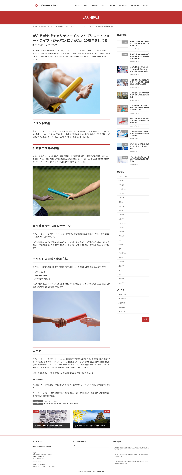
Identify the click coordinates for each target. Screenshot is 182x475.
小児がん (121, 232)
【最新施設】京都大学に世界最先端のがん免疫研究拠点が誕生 (139, 95)
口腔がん (121, 215)
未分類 (120, 244)
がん (47, 403)
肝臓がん (121, 266)
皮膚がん (121, 262)
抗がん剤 (121, 236)
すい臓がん (122, 189)
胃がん (120, 274)
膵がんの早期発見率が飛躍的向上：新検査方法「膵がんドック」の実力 (139, 43)
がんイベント (48, 401)
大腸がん (121, 219)
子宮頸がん (122, 227)
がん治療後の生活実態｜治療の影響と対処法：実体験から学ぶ (139, 146)
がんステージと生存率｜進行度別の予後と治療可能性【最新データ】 (139, 120)
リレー (71, 403)
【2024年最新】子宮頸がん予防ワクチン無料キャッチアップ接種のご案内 (139, 107)
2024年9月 (122, 303)
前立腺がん (122, 210)
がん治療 (121, 185)
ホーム (76, 445)
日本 (55, 401)
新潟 (76, 403)
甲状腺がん (122, 253)
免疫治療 (121, 206)
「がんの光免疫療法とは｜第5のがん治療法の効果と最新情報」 (139, 159)
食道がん (121, 283)
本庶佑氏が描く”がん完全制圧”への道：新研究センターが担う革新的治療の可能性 (139, 69)
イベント (53, 403)
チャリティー (62, 403)
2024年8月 (122, 307)
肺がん (120, 270)
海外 (119, 249)
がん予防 (121, 180)
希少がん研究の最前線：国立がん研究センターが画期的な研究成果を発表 (139, 56)
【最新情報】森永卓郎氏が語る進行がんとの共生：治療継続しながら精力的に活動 (139, 82)
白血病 (120, 257)
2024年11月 (122, 294)
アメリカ (121, 193)
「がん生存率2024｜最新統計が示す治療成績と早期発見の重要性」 (139, 133)
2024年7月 (122, 311)
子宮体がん (122, 223)
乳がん (120, 202)
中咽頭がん (122, 197)
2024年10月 (122, 299)
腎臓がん (121, 279)
